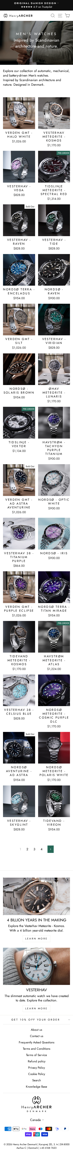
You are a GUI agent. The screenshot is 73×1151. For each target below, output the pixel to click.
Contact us (36, 1036)
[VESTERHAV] (36, 966)
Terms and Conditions (36, 1049)
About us (36, 1030)
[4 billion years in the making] (36, 896)
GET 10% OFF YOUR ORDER (35, 1020)
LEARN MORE (36, 938)
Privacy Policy (36, 1068)
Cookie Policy (36, 1074)
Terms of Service (36, 1055)
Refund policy (36, 1061)
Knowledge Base (36, 1086)
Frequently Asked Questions (36, 1042)
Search (36, 1080)
